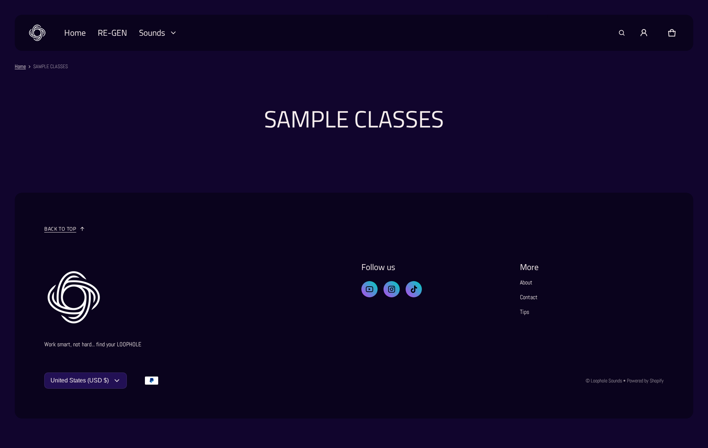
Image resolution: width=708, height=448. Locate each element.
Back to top (60, 228)
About (526, 282)
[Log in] (644, 33)
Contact (529, 297)
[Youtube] (369, 289)
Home (20, 66)
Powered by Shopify (645, 380)
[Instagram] (392, 289)
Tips (524, 312)
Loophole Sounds (606, 380)
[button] (622, 33)
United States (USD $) (80, 380)
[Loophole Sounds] (37, 33)
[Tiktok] (414, 289)
